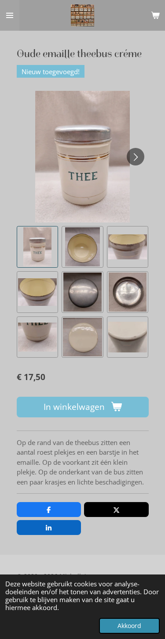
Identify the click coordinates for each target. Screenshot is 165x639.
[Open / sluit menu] (9, 15)
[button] (38, 247)
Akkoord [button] (129, 626)
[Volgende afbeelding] (135, 156)
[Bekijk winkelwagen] (155, 15)
